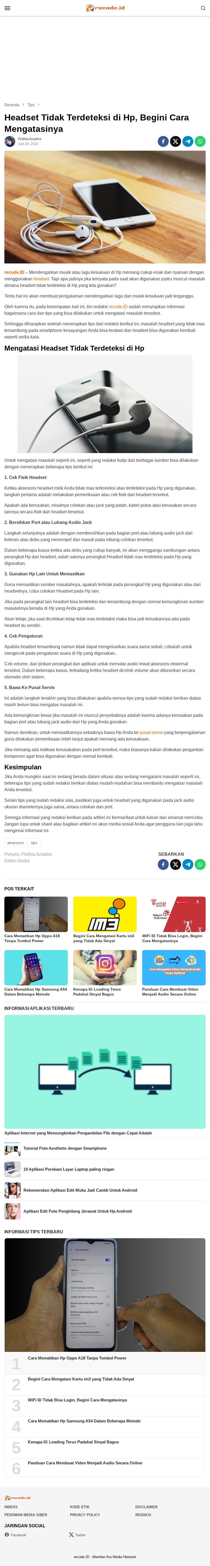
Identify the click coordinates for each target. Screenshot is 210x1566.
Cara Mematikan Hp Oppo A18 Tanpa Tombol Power (77, 1358)
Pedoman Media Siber (25, 1515)
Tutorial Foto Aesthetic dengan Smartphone (65, 1148)
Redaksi (143, 1515)
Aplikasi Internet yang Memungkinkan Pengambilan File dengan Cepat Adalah (78, 1133)
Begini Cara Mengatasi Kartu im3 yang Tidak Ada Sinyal (81, 1379)
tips (34, 842)
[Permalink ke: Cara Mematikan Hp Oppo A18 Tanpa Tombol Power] (36, 914)
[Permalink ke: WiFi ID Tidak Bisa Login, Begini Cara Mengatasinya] (174, 914)
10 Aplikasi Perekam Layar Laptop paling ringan (69, 1169)
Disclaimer (146, 1507)
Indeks (11, 1507)
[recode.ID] (104, 7)
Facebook (18, 1535)
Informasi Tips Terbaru (33, 1232)
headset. (41, 279)
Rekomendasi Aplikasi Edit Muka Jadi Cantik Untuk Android (80, 1190)
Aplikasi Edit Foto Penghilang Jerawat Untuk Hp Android (78, 1211)
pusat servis (151, 732)
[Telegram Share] (187, 141)
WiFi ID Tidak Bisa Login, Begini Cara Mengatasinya (77, 1400)
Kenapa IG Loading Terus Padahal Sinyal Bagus (73, 1442)
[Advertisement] (105, 59)
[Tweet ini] (175, 141)
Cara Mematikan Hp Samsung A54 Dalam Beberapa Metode (84, 1421)
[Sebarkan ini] (163, 141)
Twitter (80, 1535)
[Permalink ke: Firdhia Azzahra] (9, 141)
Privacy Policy (85, 1515)
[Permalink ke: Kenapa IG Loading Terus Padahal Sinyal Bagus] (105, 967)
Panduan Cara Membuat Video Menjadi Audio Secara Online (85, 1463)
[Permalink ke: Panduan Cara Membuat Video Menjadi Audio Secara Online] (174, 967)
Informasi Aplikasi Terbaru (39, 1008)
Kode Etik (79, 1507)
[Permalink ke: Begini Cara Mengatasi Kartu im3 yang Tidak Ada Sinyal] (105, 914)
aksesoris (15, 842)
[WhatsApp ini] (200, 141)
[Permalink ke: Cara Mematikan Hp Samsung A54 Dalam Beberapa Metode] (36, 967)
